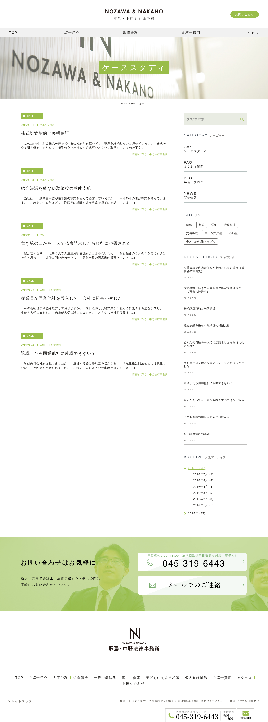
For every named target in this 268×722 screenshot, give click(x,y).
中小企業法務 (47, 125)
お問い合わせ (244, 14)
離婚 (189, 225)
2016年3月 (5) (203, 492)
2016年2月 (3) (203, 499)
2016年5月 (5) (203, 480)
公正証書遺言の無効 (197, 433)
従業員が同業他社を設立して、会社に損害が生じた (71, 298)
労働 (42, 289)
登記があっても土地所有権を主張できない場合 (214, 400)
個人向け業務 (196, 678)
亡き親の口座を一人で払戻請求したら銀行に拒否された (76, 243)
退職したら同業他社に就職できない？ (58, 353)
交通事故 (192, 233)
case (30, 116)
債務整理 (230, 225)
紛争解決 (80, 678)
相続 (42, 234)
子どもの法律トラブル (200, 241)
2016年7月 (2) (203, 474)
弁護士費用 (222, 678)
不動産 (233, 233)
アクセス (244, 678)
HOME (124, 104)
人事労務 (60, 678)
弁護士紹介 (38, 678)
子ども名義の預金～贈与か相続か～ (207, 417)
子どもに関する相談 (163, 678)
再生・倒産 (131, 678)
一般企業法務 (105, 678)
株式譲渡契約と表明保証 (45, 133)
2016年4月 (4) (203, 486)
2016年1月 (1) (203, 505)
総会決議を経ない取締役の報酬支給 (56, 188)
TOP (19, 678)
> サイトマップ (20, 701)
